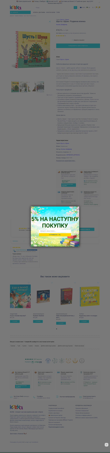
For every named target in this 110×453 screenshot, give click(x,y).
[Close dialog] (77, 208)
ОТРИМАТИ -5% (55, 235)
